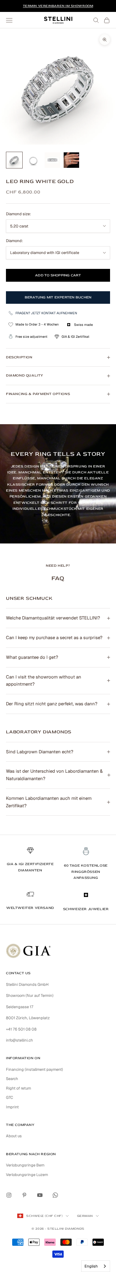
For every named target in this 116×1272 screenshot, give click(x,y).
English (91, 1266)
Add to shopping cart (58, 275)
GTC (9, 1097)
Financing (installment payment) (34, 1069)
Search (12, 1078)
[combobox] (95, 1266)
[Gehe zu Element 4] (71, 160)
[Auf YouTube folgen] (40, 1195)
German (85, 1216)
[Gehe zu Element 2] (33, 160)
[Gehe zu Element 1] (14, 160)
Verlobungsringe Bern (25, 1165)
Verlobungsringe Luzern (27, 1174)
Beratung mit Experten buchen (58, 297)
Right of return (18, 1088)
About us (14, 1135)
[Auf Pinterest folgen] (24, 1195)
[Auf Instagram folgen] (9, 1195)
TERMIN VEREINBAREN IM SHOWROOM (58, 6)
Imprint (12, 1107)
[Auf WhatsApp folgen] (55, 1195)
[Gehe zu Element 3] (52, 160)
